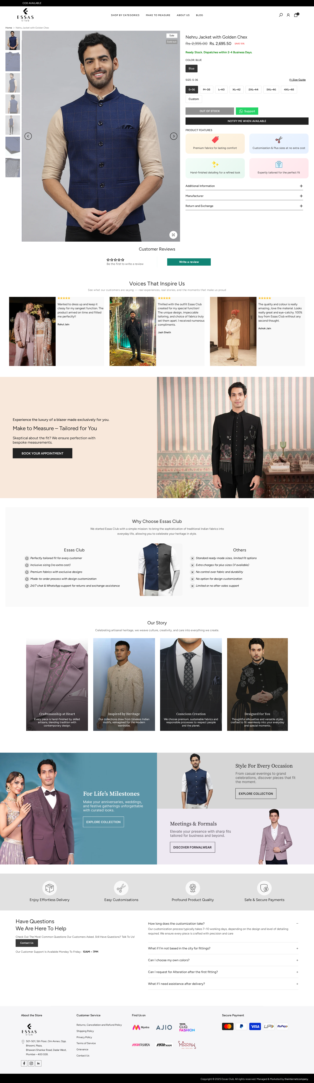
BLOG (199, 15)
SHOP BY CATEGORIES (125, 15)
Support (249, 111)
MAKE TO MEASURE (158, 15)
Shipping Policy (85, 1031)
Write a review (189, 262)
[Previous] (28, 136)
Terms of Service (86, 1043)
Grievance (82, 1049)
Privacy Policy (84, 1037)
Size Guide (299, 79)
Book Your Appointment (42, 453)
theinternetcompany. (297, 1079)
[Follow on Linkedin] (38, 1063)
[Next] (173, 136)
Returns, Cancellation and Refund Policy (99, 1024)
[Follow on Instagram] (31, 1063)
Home (8, 28)
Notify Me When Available (247, 121)
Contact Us (26, 942)
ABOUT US (183, 15)
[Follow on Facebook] (24, 1063)
